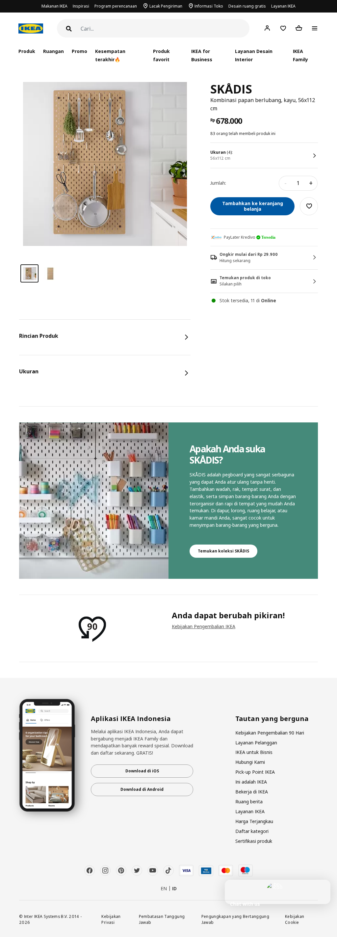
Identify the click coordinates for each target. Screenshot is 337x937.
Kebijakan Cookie (294, 919)
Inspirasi (81, 6)
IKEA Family (300, 55)
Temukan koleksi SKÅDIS (223, 551)
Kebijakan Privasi (110, 919)
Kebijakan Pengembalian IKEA (203, 626)
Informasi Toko (208, 6)
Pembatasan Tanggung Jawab (162, 919)
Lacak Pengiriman (165, 6)
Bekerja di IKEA (251, 792)
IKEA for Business (201, 55)
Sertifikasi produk (253, 841)
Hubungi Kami (250, 762)
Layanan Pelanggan (256, 742)
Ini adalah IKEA (251, 782)
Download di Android (142, 789)
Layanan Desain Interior (253, 55)
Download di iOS (142, 771)
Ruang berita (249, 801)
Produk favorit (161, 55)
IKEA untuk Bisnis (253, 752)
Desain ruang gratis (247, 6)
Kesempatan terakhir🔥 (110, 55)
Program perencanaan (115, 6)
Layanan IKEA (283, 6)
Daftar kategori (252, 831)
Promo (79, 51)
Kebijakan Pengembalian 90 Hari (269, 733)
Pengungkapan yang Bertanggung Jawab (235, 919)
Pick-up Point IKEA (255, 772)
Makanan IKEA (54, 6)
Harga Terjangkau (254, 821)
